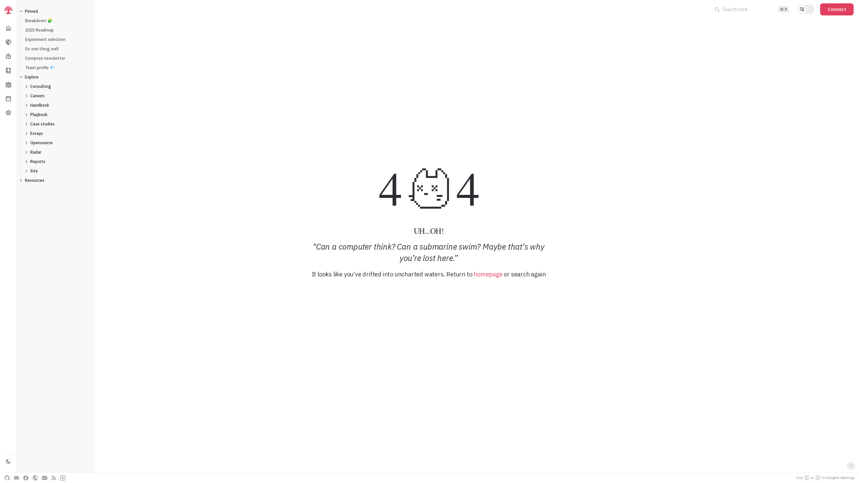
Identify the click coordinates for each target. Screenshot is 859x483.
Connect (837, 9)
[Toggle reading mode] (806, 9)
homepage (487, 274)
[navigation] (8, 241)
